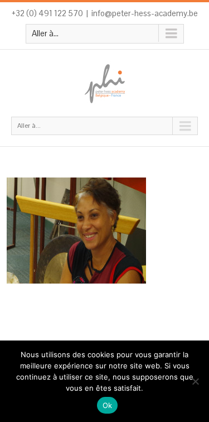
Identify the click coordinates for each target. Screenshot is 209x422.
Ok (108, 405)
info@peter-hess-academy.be (144, 13)
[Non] (195, 381)
